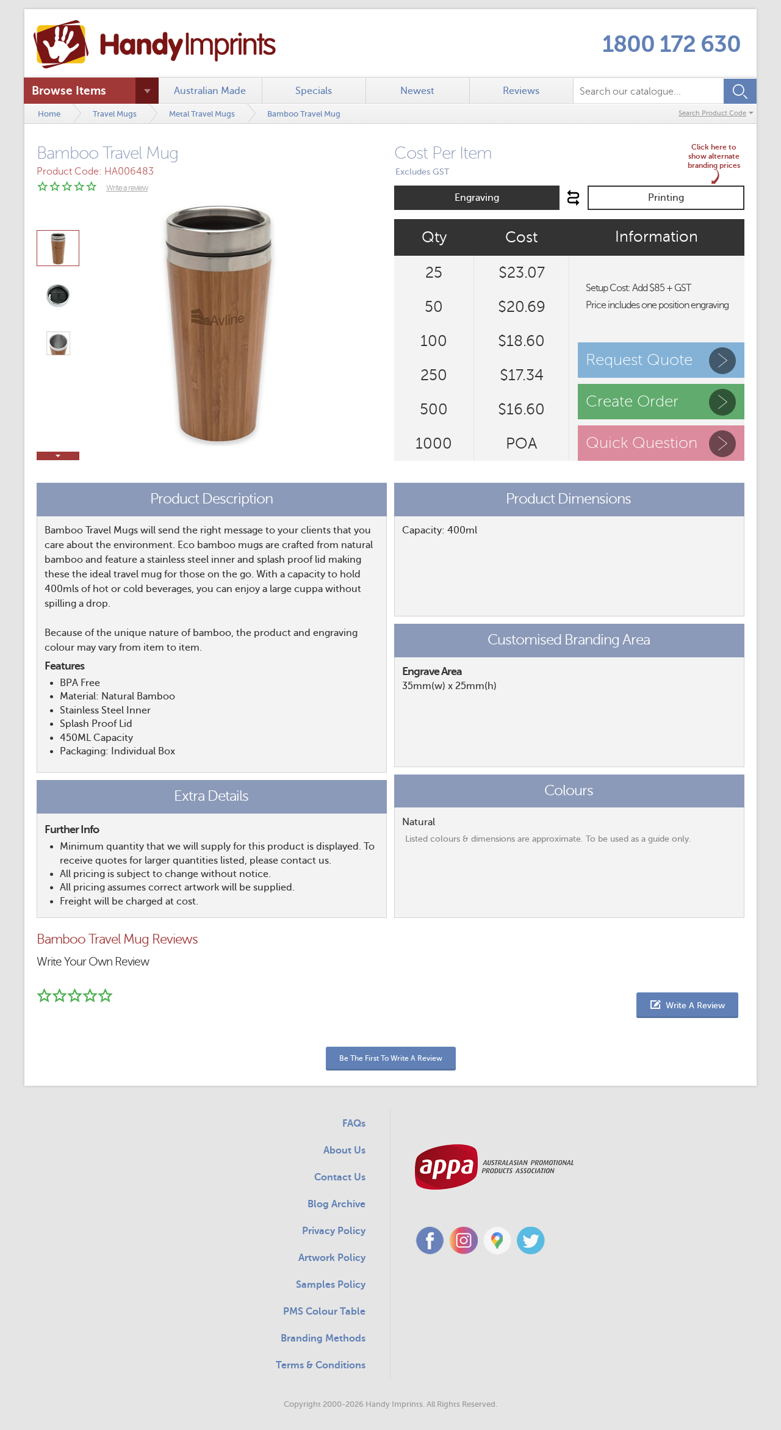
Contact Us (339, 1177)
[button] (687, 1005)
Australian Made (210, 90)
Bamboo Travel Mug (303, 113)
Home (49, 113)
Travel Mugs (115, 113)
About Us (344, 1150)
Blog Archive (336, 1204)
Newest (417, 90)
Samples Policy (330, 1284)
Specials (313, 90)
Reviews (521, 90)
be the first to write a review (390, 1058)
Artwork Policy (331, 1257)
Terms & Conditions (320, 1365)
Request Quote (639, 360)
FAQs (353, 1123)
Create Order (632, 401)
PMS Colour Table (324, 1311)
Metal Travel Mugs (202, 113)
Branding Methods (323, 1338)
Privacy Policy (333, 1231)
